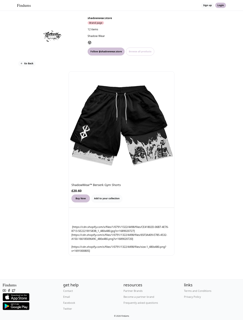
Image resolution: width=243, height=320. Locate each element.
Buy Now (81, 198)
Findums (24, 5)
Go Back (28, 63)
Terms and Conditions (197, 291)
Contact (68, 291)
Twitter (67, 309)
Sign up (207, 5)
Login (220, 5)
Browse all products (140, 51)
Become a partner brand (138, 297)
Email (66, 297)
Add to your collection (107, 198)
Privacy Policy (192, 297)
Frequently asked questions (140, 303)
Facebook (69, 303)
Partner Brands (133, 291)
